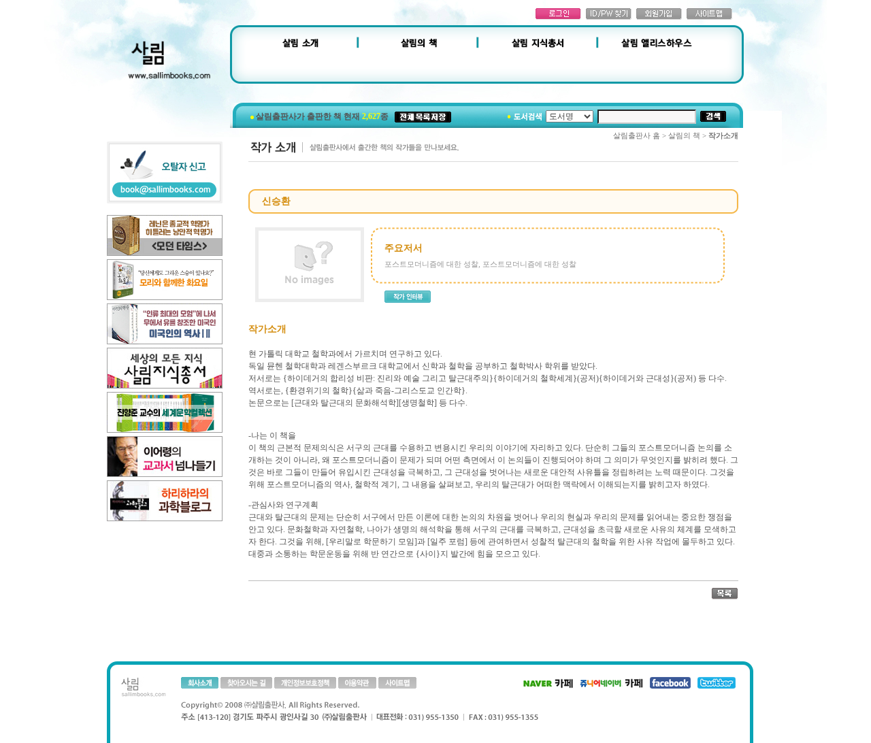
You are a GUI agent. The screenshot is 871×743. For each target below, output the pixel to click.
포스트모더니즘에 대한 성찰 (431, 264)
